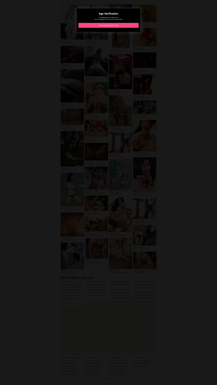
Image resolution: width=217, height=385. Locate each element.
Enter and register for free (108, 25)
